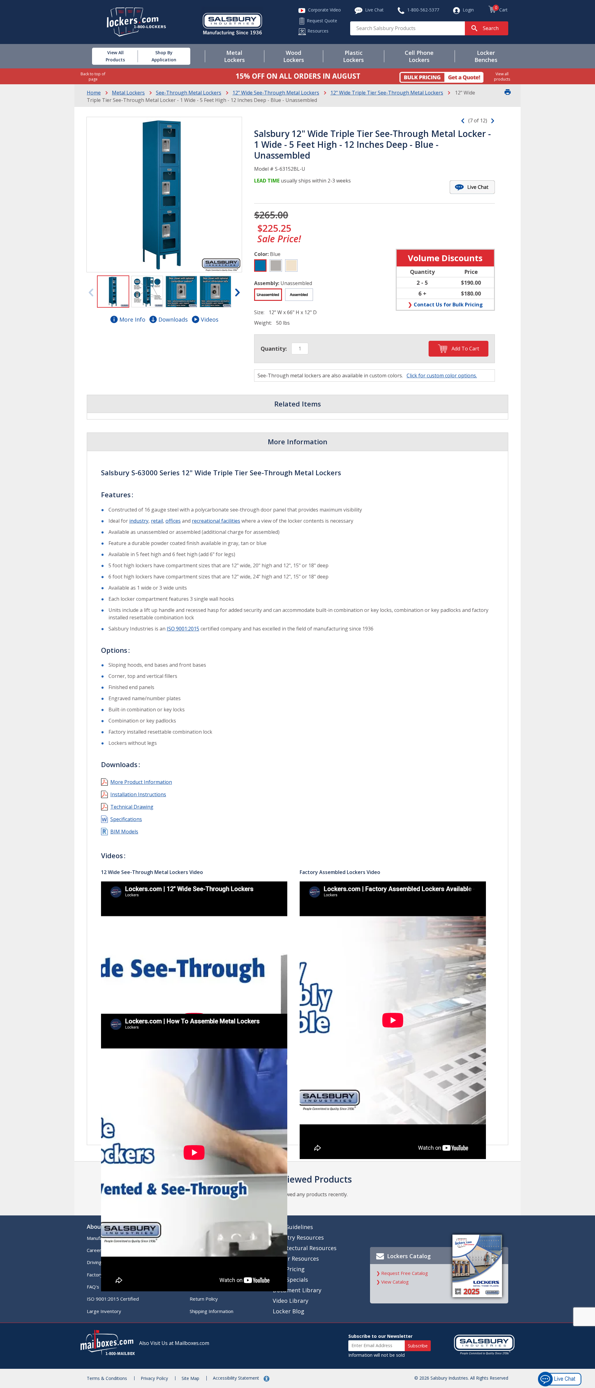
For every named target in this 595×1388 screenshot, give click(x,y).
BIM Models (124, 831)
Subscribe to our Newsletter (380, 1336)
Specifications (126, 819)
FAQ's (93, 1287)
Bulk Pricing (289, 1269)
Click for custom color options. (442, 375)
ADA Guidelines (293, 1227)
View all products (502, 76)
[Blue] (260, 265)
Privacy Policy (154, 1378)
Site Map (190, 1378)
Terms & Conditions (107, 1378)
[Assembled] (299, 294)
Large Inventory (104, 1311)
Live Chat (560, 1249)
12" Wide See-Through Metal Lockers (275, 92)
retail (157, 520)
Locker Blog (288, 1311)
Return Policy (204, 1299)
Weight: (263, 322)
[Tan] (291, 265)
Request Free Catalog (404, 1273)
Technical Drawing (131, 806)
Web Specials (290, 1279)
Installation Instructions (138, 794)
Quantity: (274, 348)
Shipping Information (211, 1311)
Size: (259, 312)
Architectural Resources (305, 1248)
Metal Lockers (128, 92)
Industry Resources (298, 1237)
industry (138, 520)
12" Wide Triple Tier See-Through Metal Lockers (386, 92)
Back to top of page (93, 76)
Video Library (290, 1300)
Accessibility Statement (236, 1378)
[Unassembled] (268, 294)
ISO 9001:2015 (183, 628)
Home (94, 92)
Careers (95, 1250)
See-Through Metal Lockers (188, 92)
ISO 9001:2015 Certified (113, 1299)
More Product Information (141, 782)
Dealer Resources (296, 1258)
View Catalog (395, 1282)
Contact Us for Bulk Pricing (448, 304)
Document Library (297, 1290)
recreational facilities (216, 520)
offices (173, 520)
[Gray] (276, 265)
